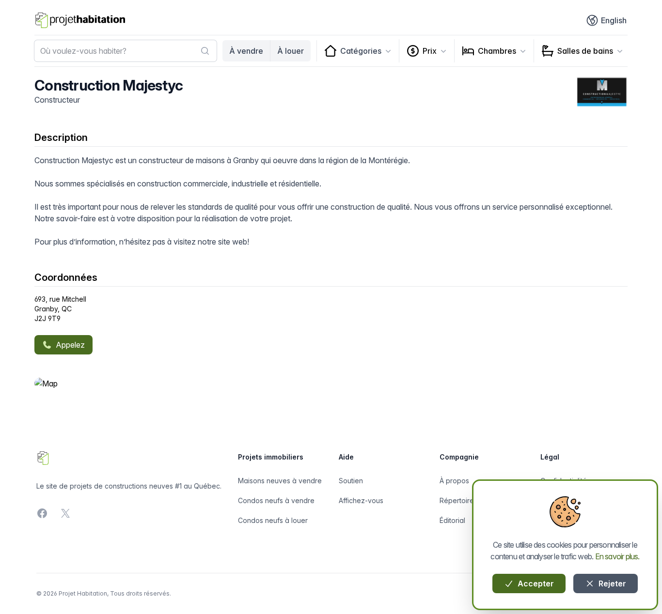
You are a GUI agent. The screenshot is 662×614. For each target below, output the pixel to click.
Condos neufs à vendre (276, 500)
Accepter (535, 583)
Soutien (351, 480)
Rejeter (611, 583)
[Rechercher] (205, 51)
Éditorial (452, 520)
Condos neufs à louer (273, 520)
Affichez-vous (361, 500)
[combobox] (125, 50)
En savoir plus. (617, 556)
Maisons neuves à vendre (280, 480)
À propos (454, 480)
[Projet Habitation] (80, 20)
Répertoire (457, 500)
